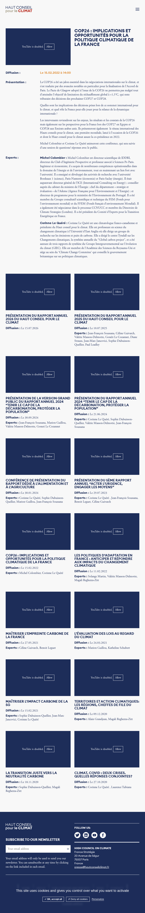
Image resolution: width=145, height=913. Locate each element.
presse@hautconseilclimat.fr (91, 867)
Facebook (103, 835)
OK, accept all (54, 899)
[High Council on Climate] (19, 9)
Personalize (98, 899)
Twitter (77, 835)
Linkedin (86, 835)
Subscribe (67, 849)
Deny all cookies (79, 899)
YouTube (94, 835)
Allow (49, 46)
